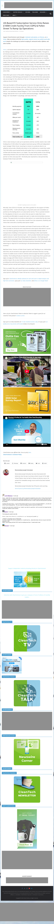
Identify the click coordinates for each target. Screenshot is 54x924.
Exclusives (42, 12)
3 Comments (21, 31)
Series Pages (6, 15)
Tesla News (35, 12)
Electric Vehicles (17, 12)
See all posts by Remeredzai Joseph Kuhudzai (27, 488)
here (30, 452)
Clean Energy (6, 12)
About (14, 15)
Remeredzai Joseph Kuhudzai (12, 31)
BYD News (27, 12)
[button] (10, 12)
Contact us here (20, 315)
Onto (4, 49)
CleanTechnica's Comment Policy (12, 454)
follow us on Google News (41, 280)
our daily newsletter (26, 280)
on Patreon (41, 37)
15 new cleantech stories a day (30, 322)
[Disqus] (27, 510)
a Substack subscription (31, 37)
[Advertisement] (28, 5)
